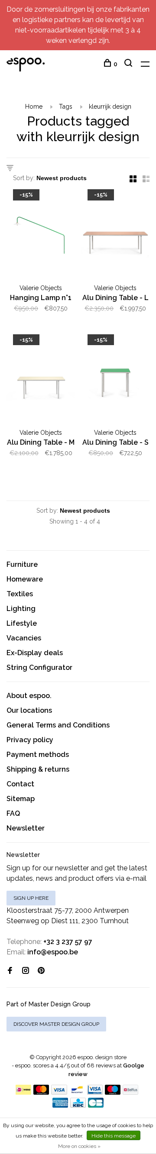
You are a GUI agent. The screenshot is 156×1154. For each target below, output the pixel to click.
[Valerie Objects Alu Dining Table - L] (115, 236)
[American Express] (60, 1105)
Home (33, 106)
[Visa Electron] (95, 1092)
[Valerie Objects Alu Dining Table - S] (115, 381)
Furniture (22, 564)
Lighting (21, 608)
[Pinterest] (41, 971)
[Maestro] (113, 1092)
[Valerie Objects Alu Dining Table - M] (40, 381)
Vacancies (23, 638)
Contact (20, 784)
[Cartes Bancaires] (96, 1105)
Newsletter (25, 828)
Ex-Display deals (34, 653)
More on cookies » (79, 1146)
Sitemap (20, 799)
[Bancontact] (77, 1092)
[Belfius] (130, 1092)
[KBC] (78, 1105)
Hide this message (113, 1136)
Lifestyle (21, 623)
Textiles (19, 594)
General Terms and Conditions (58, 725)
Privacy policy (29, 740)
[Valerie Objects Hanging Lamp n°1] (40, 236)
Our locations (29, 710)
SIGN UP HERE (31, 898)
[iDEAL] (23, 1092)
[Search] (129, 64)
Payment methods (37, 754)
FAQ (13, 813)
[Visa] (59, 1092)
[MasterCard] (41, 1092)
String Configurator (39, 667)
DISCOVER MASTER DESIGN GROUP (56, 1024)
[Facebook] (9, 971)
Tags (65, 106)
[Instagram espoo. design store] (25, 971)
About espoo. (29, 696)
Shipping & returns (37, 769)
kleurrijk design (110, 106)
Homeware (24, 579)
